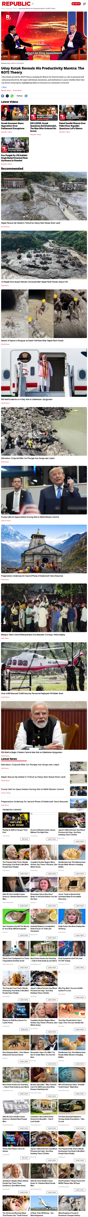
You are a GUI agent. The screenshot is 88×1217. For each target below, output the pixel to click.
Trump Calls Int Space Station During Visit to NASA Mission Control (30, 517)
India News (5, 285)
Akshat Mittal (17, 90)
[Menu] (83, 3)
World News (5, 227)
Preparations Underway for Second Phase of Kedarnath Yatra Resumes (32, 576)
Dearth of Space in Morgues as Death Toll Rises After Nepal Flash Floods (32, 340)
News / (3, 8)
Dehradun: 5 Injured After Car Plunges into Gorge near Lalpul (28, 458)
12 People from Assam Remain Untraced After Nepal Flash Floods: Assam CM (34, 281)
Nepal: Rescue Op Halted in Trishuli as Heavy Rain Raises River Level (30, 223)
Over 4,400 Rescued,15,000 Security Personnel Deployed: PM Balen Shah (32, 693)
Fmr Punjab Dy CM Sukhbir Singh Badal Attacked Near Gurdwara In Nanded (14, 158)
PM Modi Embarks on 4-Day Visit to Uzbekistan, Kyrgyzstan (26, 399)
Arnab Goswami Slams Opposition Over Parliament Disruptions (12, 126)
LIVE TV (77, 4)
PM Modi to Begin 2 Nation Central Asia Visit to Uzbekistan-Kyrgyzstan (31, 752)
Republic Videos (6, 90)
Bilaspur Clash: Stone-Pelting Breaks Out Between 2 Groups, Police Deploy (33, 634)
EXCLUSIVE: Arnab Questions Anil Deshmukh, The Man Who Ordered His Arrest (43, 127)
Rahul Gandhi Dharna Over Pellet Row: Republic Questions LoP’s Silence (72, 126)
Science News (6, 520)
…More (4, 87)
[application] (44, 36)
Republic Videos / (12, 8)
